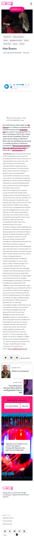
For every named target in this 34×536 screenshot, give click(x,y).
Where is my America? (20, 371)
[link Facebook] (5, 531)
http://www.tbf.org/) (19, 150)
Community (7, 37)
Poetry (26, 40)
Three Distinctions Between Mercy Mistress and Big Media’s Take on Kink (13, 388)
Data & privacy (7, 524)
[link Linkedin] (24, 531)
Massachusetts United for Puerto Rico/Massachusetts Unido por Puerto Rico (16, 147)
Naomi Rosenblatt (16, 53)
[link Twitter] (10, 531)
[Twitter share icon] (5, 358)
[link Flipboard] (14, 531)
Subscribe (25, 406)
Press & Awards (7, 521)
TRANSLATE (17, 9)
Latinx (6, 40)
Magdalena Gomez (16, 40)
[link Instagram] (19, 531)
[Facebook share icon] (11, 358)
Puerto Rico (7, 44)
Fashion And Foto (18, 37)
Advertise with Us (8, 518)
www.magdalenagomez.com (17, 349)
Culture (22, 44)
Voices (15, 44)
